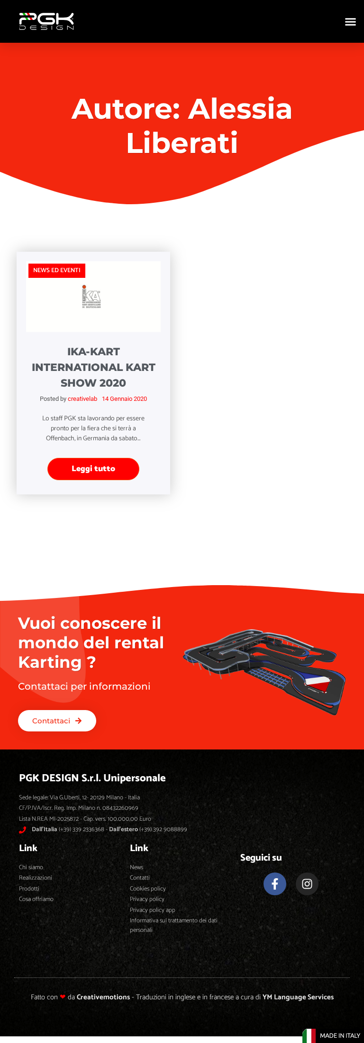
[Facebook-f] (275, 883)
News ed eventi (57, 270)
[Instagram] (307, 883)
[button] (351, 21)
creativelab (82, 398)
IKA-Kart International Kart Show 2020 (93, 367)
